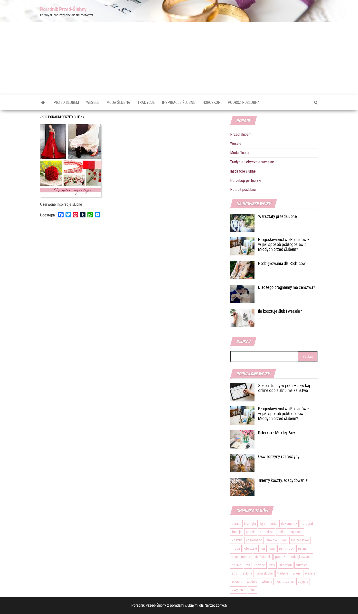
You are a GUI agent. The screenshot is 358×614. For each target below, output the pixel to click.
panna (302, 548)
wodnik (252, 581)
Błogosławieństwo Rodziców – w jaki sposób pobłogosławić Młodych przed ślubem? (283, 244)
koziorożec (254, 540)
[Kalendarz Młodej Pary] (242, 439)
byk (262, 523)
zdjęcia (303, 581)
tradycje (282, 573)
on (263, 548)
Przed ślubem (66, 102)
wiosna (237, 581)
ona (272, 548)
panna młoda (241, 557)
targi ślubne (264, 573)
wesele (310, 573)
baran (236, 523)
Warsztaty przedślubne (277, 216)
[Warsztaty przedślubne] (242, 223)
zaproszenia (285, 581)
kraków (271, 540)
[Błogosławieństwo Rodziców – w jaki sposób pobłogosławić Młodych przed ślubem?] (242, 246)
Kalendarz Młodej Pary (276, 432)
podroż (280, 557)
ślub (252, 590)
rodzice (259, 565)
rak (248, 565)
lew (284, 540)
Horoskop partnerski (245, 180)
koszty (237, 540)
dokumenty (289, 523)
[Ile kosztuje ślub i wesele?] (242, 317)
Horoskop (211, 102)
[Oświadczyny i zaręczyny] (242, 463)
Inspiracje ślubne (178, 102)
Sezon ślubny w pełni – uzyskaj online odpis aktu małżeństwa (284, 388)
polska (236, 565)
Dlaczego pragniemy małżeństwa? (286, 287)
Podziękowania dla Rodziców (282, 263)
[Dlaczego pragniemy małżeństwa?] (242, 294)
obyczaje (250, 548)
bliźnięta (250, 523)
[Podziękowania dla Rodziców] (242, 270)
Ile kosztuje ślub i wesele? (280, 311)
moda (236, 548)
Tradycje (146, 102)
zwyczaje (238, 590)
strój (235, 573)
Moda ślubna (118, 102)
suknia (247, 573)
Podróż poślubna (244, 102)
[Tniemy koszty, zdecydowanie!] (242, 487)
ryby (272, 565)
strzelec (302, 565)
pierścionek (262, 557)
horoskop (266, 532)
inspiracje (295, 532)
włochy (267, 581)
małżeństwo (300, 540)
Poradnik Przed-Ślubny (63, 9)
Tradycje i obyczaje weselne (252, 162)
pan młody (286, 548)
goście (250, 532)
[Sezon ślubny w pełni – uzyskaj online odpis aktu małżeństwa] (242, 392)
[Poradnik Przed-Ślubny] (43, 102)
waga (297, 573)
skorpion (285, 565)
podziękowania (300, 557)
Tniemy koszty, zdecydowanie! (283, 480)
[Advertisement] (179, 59)
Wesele (92, 102)
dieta (273, 523)
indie (281, 532)
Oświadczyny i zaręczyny (279, 456)
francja (237, 532)
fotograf (307, 523)
